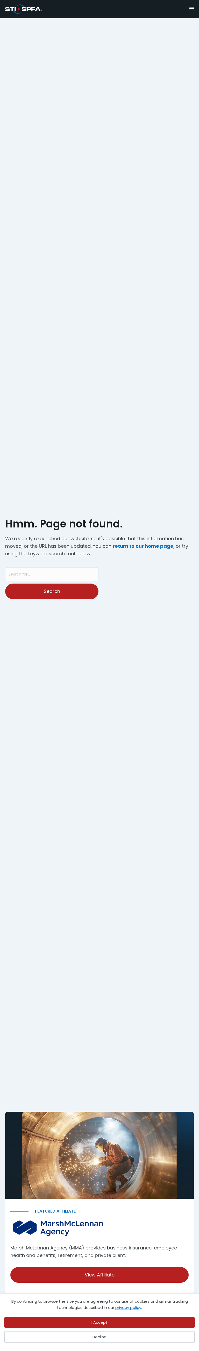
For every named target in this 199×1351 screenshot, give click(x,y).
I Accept (99, 1322)
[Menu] (179, 8)
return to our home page (143, 546)
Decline (99, 1337)
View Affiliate (100, 1275)
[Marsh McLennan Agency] (99, 1228)
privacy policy (128, 1307)
